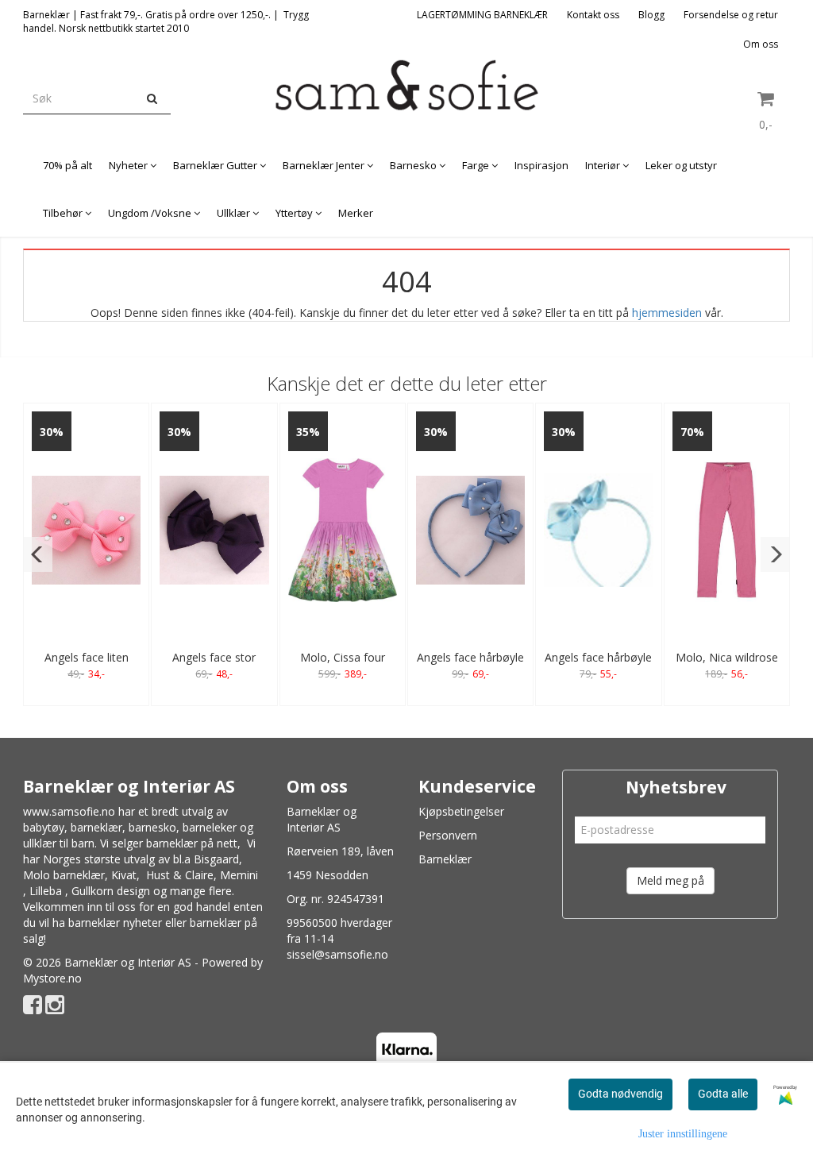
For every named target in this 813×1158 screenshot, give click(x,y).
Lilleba (45, 890)
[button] (37, 554)
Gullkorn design (110, 890)
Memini (239, 874)
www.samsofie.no (69, 811)
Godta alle (723, 1093)
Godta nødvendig (620, 1093)
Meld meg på (670, 880)
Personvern (447, 835)
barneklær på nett (191, 843)
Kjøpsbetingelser (461, 811)
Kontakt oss (593, 14)
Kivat (124, 874)
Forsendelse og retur (731, 14)
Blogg (651, 14)
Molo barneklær (64, 874)
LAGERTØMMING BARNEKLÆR (482, 14)
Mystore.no (52, 978)
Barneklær (445, 859)
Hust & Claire (180, 874)
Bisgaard (216, 859)
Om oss (760, 44)
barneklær (96, 827)
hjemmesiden (667, 312)
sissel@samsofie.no (337, 954)
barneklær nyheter (115, 922)
